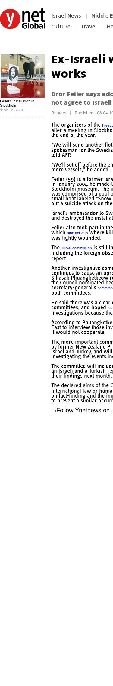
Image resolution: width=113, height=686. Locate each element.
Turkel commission (77, 248)
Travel (88, 26)
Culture (61, 26)
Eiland (69, 258)
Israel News (66, 15)
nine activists (85, 233)
